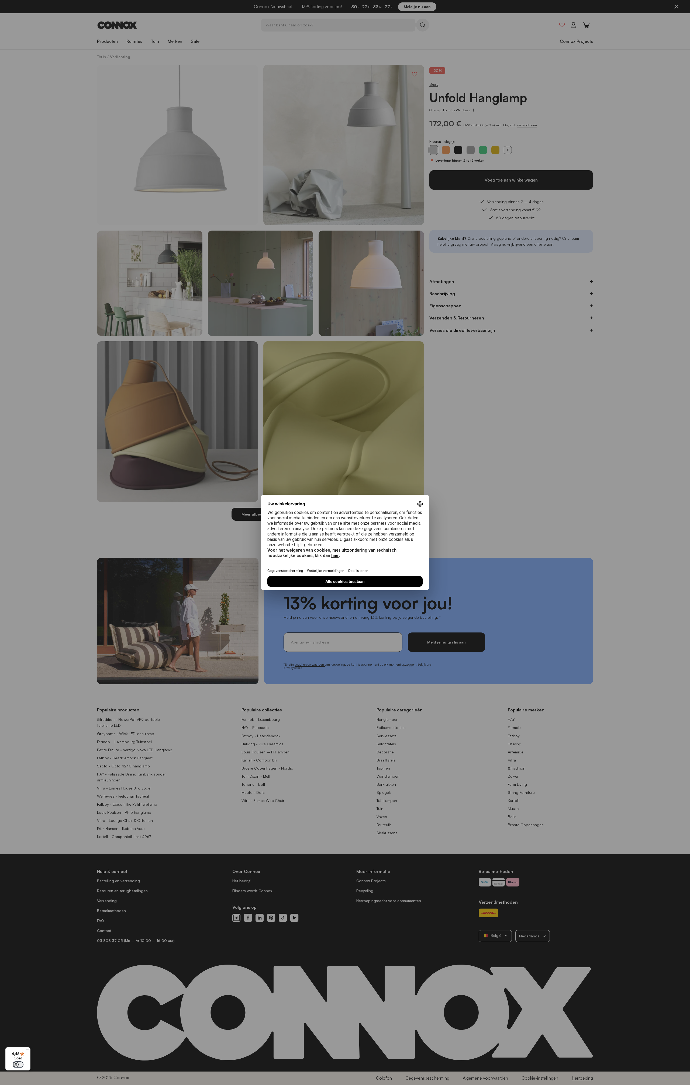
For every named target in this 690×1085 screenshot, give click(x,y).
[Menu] (27, 1050)
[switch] (18, 1064)
